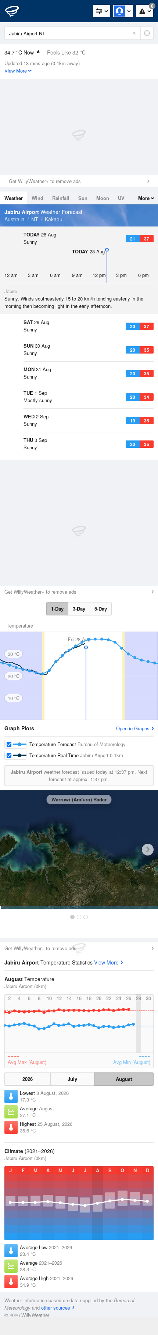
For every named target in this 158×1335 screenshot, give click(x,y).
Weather (13, 197)
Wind (37, 197)
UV (121, 197)
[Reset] (134, 33)
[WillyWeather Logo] (16, 11)
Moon (102, 197)
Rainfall (60, 197)
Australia (14, 219)
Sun (82, 197)
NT (34, 219)
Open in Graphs (133, 728)
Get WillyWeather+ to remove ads (45, 181)
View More (106, 962)
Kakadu (53, 219)
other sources (55, 1307)
